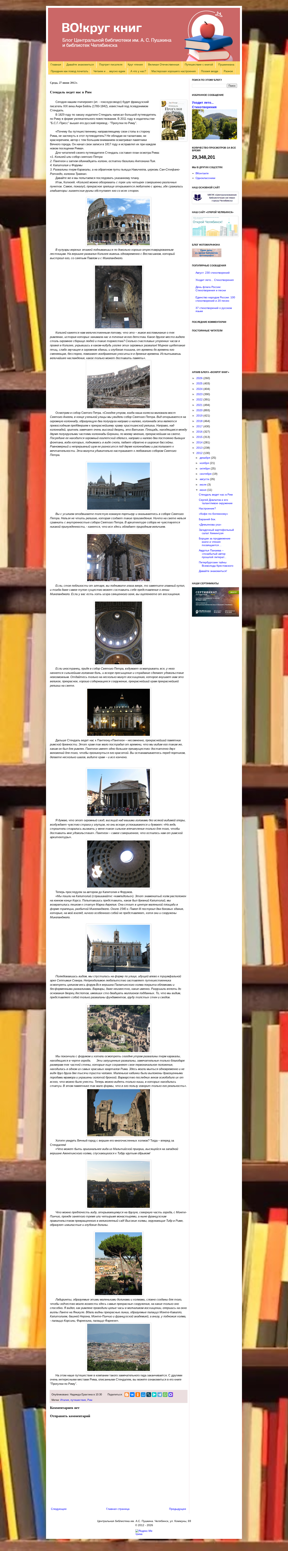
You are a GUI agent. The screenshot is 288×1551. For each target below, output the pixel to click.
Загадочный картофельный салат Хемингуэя (216, 531)
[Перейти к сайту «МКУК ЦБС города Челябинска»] (215, 202)
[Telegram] (159, 1394)
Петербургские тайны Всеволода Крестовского (216, 564)
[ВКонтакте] (132, 1394)
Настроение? (207, 508)
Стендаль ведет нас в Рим (216, 494)
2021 (199, 405)
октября (205, 468)
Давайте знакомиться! (213, 571)
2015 (199, 436)
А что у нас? (138, 71)
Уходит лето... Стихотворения (215, 279)
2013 (199, 447)
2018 (199, 421)
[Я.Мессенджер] (154, 1394)
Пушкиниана (226, 64)
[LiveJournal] (148, 1394)
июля (203, 484)
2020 (199, 410)
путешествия (78, 1400)
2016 (199, 431)
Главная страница (118, 1508)
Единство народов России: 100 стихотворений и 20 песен (215, 299)
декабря (205, 457)
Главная (56, 64)
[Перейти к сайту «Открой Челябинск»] (215, 235)
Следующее (59, 1508)
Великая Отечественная (163, 64)
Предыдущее (177, 1508)
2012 (199, 453)
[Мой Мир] (143, 1394)
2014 (199, 442)
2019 (199, 415)
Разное (228, 71)
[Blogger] (126, 1394)
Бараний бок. (207, 519)
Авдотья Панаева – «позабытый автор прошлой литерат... (212, 554)
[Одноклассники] (137, 1394)
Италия (64, 1400)
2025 (199, 383)
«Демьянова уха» (210, 524)
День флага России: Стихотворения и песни (211, 288)
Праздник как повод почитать (69, 71)
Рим (89, 1400)
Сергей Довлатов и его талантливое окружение (216, 501)
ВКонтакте (202, 173)
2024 (199, 388)
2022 (199, 399)
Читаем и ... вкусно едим (109, 71)
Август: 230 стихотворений (213, 272)
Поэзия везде (209, 71)
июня (203, 489)
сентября (206, 473)
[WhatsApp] (165, 1394)
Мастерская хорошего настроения (173, 71)
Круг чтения (135, 64)
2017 (199, 426)
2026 (199, 378)
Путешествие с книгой (199, 64)
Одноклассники (205, 178)
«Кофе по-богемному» (213, 513)
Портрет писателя (110, 64)
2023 (199, 394)
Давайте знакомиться (80, 64)
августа (205, 479)
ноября (205, 463)
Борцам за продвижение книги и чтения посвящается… (214, 542)
